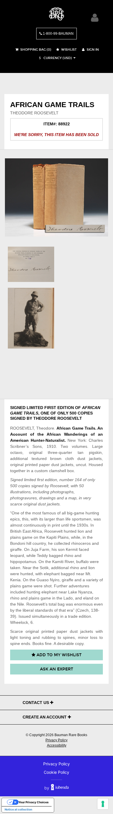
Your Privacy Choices (34, 802)
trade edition (79, 616)
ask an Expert (56, 669)
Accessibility (56, 745)
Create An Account (45, 717)
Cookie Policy (56, 772)
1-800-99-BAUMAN (58, 34)
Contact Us (36, 702)
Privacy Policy (56, 740)
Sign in (92, 50)
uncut (81, 464)
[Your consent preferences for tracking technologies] (102, 803)
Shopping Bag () (35, 50)
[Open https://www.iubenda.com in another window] (60, 788)
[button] (55, 58)
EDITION (65, 407)
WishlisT (68, 50)
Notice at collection (18, 809)
